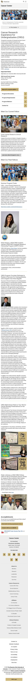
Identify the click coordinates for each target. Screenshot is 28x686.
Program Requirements (8, 97)
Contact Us (5, 105)
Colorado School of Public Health (14, 610)
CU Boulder (14, 613)
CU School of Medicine (14, 605)
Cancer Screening (14, 593)
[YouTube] (14, 556)
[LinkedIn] (23, 556)
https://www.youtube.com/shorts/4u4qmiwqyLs (11, 206)
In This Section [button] (13, 27)
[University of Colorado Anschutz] (5, 2)
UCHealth (14, 622)
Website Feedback (14, 644)
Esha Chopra (14, 248)
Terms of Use (14, 652)
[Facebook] (4, 556)
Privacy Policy (14, 649)
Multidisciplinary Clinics (14, 591)
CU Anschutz (14, 602)
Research (14, 571)
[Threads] (11, 561)
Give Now (14, 579)
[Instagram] (19, 556)
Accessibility (14, 654)
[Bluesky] (16, 561)
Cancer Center (6, 6)
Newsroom (14, 576)
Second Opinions (14, 588)
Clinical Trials (14, 596)
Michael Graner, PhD (7, 330)
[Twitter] (9, 556)
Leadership (14, 574)
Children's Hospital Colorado (14, 625)
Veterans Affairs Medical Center (14, 627)
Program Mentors (7, 101)
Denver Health (14, 630)
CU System (14, 646)
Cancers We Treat (14, 585)
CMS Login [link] (14, 679)
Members (14, 568)
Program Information (8, 93)
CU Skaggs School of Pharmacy (14, 608)
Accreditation (14, 657)
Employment (14, 659)
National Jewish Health (14, 633)
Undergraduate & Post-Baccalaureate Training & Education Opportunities (12, 23)
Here (12, 492)
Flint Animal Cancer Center (14, 616)
